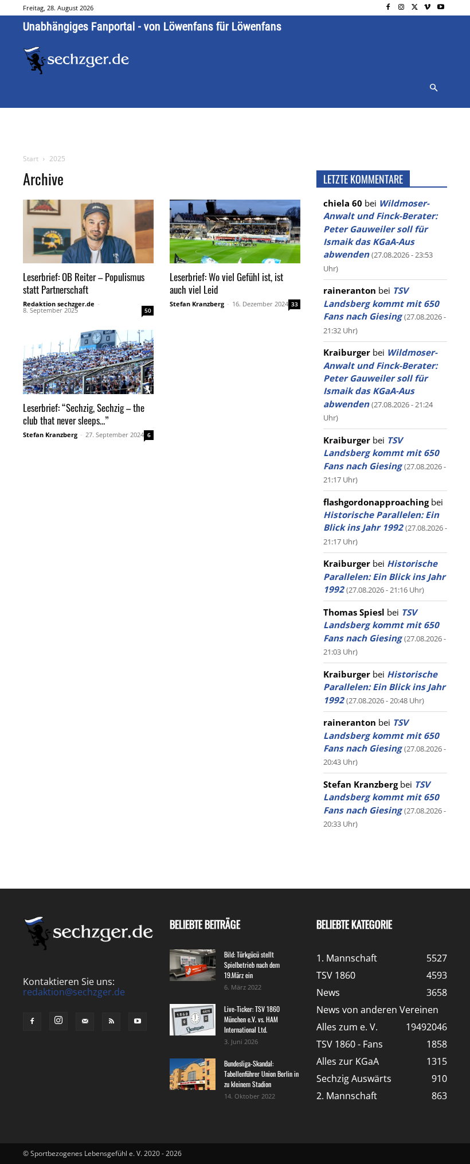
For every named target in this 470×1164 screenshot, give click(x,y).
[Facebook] (388, 7)
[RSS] (111, 1022)
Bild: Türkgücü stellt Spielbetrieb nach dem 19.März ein (252, 964)
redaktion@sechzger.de (74, 992)
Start (30, 158)
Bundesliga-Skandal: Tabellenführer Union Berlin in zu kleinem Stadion (261, 1073)
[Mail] (85, 1022)
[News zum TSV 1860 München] (76, 60)
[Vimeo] (427, 7)
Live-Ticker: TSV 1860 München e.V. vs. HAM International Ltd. (252, 1019)
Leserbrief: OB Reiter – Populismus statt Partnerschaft (83, 283)
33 (294, 304)
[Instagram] (401, 7)
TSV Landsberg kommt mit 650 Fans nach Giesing (381, 303)
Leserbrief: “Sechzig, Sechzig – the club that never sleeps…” (83, 413)
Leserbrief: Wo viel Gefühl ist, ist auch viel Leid (226, 283)
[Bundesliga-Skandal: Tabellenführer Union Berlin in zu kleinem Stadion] (193, 1074)
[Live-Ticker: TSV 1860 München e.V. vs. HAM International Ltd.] (193, 1019)
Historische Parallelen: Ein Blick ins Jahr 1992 (384, 576)
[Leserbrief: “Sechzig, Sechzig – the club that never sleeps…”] (88, 362)
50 (147, 310)
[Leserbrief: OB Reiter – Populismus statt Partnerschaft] (88, 232)
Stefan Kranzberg (197, 303)
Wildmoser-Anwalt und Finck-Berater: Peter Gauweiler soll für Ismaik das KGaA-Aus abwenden (380, 228)
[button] (433, 88)
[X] (414, 7)
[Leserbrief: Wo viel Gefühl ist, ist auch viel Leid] (235, 232)
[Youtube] (440, 7)
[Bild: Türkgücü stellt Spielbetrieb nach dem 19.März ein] (193, 965)
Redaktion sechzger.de (59, 303)
